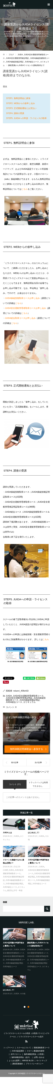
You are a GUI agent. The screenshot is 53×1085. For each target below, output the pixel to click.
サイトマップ (41, 1061)
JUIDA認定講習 (18, 1051)
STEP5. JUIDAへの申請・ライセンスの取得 (26, 118)
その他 (16, 946)
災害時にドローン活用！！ (13, 943)
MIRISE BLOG (28, 1061)
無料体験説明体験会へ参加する (26, 749)
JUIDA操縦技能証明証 (13, 36)
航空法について (9, 993)
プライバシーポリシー (34, 1064)
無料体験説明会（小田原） (34, 1054)
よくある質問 (14, 1061)
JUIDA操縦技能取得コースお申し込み (22, 298)
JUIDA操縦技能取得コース (38, 34)
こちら (24, 189)
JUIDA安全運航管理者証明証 (15, 34)
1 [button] (24, 1007)
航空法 (10, 890)
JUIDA (18, 32)
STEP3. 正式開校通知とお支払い (21, 108)
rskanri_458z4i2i (21, 691)
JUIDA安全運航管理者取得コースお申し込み (25, 308)
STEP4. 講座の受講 (15, 113)
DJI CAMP (46, 950)
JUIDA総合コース (30, 36)
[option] (27, 965)
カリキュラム (43, 36)
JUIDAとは (7, 833)
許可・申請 (18, 890)
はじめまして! (33, 833)
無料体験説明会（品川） (21, 1057)
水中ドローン (16, 1054)
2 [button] (28, 1007)
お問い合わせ (39, 1057)
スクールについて (24, 1048)
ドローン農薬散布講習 (35, 1051)
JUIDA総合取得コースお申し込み (20, 318)
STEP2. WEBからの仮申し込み (20, 103)
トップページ (8, 1048)
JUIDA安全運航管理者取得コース (35, 32)
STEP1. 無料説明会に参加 (18, 98)
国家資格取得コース (42, 1048)
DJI (15, 867)
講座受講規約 (17, 1064)
